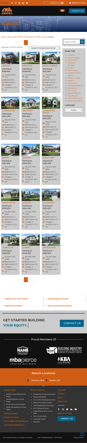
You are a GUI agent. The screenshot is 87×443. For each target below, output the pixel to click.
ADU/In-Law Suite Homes (16, 299)
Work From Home (75, 101)
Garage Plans (11, 414)
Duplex (71, 68)
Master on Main (74, 78)
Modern (71, 81)
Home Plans (10, 390)
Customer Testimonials (16, 421)
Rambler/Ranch (74, 93)
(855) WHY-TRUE (65, 413)
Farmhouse (72, 70)
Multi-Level (72, 83)
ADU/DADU (72, 60)
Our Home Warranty (14, 425)
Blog (60, 398)
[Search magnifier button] (62, 3)
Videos (61, 394)
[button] (22, 298)
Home (3, 37)
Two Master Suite (75, 98)
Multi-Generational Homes (60, 306)
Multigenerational (75, 86)
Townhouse (73, 96)
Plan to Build (38, 390)
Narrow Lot (72, 88)
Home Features (11, 417)
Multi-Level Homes (15, 37)
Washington (29, 37)
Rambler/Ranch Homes (58, 299)
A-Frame (71, 55)
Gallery (62, 390)
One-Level (72, 91)
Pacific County (41, 37)
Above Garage (74, 58)
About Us (62, 402)
